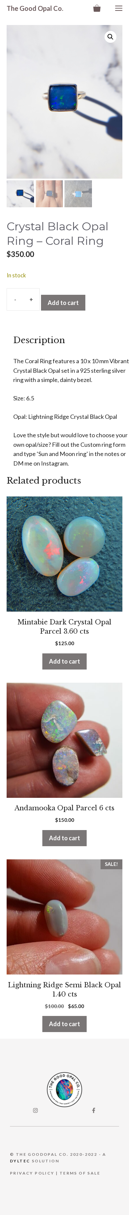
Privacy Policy (32, 1173)
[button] (110, 37)
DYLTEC (20, 1160)
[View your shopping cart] (97, 8)
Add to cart (63, 302)
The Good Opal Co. (35, 8)
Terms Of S (75, 1173)
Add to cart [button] (64, 661)
